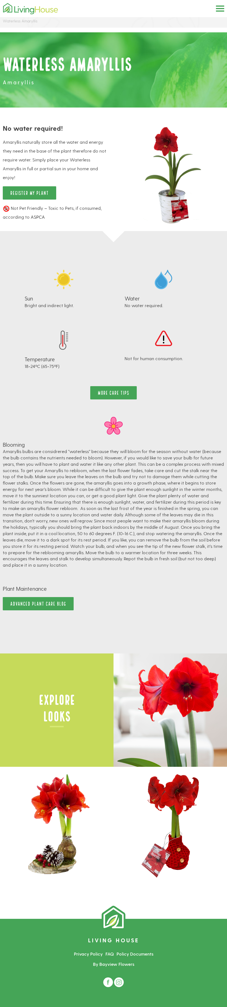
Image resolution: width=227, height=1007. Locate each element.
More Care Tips (113, 392)
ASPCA (38, 216)
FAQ (109, 953)
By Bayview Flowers (113, 964)
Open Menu (220, 8)
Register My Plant (29, 192)
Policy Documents (135, 953)
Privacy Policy (88, 953)
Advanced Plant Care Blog (38, 603)
